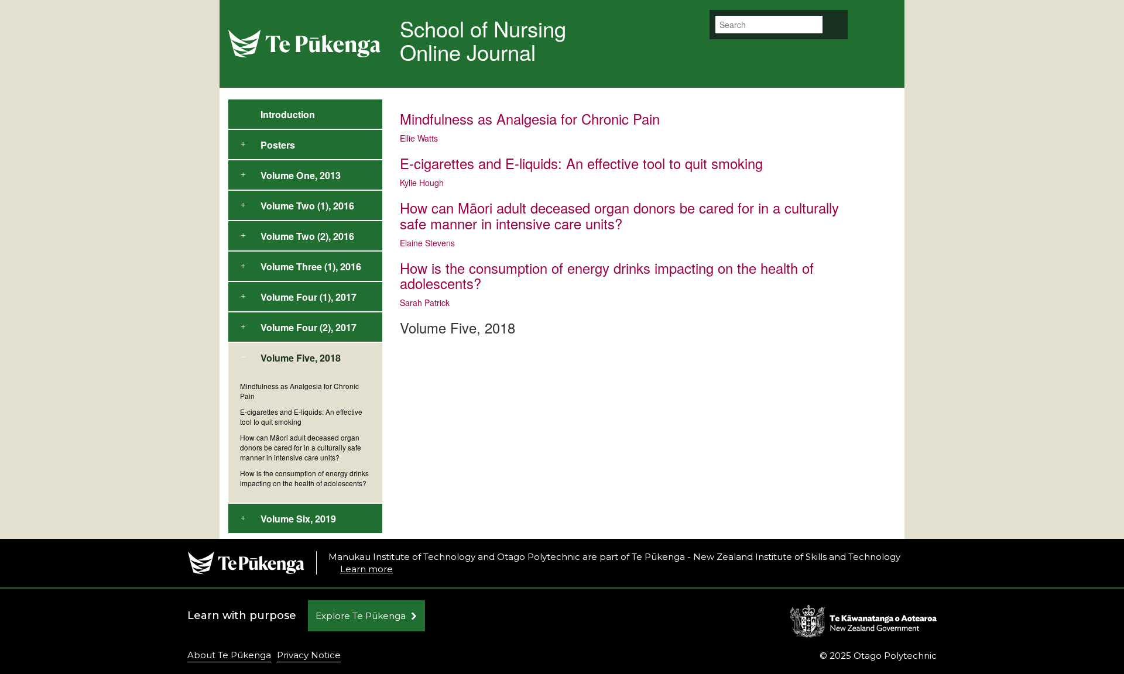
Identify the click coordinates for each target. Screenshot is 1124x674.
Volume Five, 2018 (301, 357)
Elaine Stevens (427, 243)
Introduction (288, 114)
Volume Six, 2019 (298, 518)
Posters (278, 145)
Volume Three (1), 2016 (311, 266)
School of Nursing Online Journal (483, 40)
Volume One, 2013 (301, 175)
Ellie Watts (419, 138)
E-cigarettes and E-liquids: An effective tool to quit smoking (301, 417)
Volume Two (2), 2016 (307, 236)
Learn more (366, 569)
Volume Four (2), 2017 (309, 327)
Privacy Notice (309, 655)
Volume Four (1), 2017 (309, 297)
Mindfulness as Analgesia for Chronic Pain (299, 391)
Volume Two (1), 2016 (307, 205)
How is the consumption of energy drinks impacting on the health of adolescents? (304, 478)
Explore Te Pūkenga (361, 615)
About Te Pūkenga (229, 655)
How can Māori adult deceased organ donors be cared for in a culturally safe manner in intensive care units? (300, 447)
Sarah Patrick (425, 302)
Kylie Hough (422, 182)
